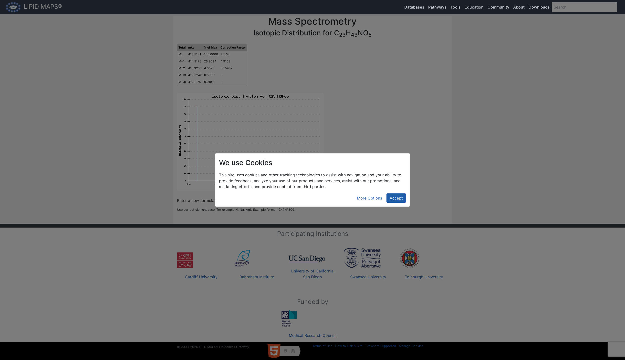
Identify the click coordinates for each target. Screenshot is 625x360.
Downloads (539, 7)
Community (498, 7)
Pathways (437, 7)
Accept (396, 198)
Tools (455, 7)
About (519, 7)
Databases (414, 7)
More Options (369, 198)
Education (474, 7)
